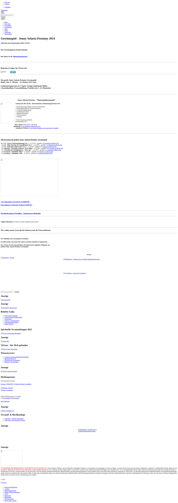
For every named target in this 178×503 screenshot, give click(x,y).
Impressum (7, 495)
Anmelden (7, 7)
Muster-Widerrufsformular (12, 492)
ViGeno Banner (9, 499)
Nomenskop (8, 319)
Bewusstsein (15, 398)
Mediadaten (7, 497)
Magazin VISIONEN (7, 384)
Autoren (6, 4)
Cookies (6, 489)
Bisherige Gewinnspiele (11, 362)
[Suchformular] (2, 12)
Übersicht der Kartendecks (12, 360)
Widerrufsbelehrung (10, 490)
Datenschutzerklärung (10, 487)
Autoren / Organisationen (11, 320)
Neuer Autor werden (10, 500)
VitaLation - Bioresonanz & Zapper (14, 420)
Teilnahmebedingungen (20, 56)
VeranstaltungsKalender (11, 322)
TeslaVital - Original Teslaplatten (14, 418)
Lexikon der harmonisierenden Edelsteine (16, 357)
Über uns (7, 2)
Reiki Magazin (5, 401)
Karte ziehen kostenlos (11, 315)
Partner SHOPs (8, 324)
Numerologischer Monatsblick (13, 317)
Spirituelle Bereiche (10, 358)
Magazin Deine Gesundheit (23, 384)
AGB (6, 494)
